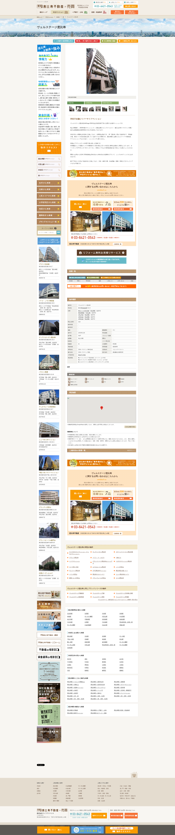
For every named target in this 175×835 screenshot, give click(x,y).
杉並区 (104, 667)
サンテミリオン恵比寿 (99, 552)
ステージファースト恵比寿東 (124, 552)
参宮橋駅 (104, 642)
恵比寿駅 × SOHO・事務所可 (122, 690)
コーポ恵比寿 (120, 578)
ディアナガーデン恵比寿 (47, 337)
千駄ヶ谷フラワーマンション (49, 472)
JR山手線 (80, 315)
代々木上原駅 (71, 645)
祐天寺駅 (70, 619)
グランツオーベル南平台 (47, 540)
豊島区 (121, 667)
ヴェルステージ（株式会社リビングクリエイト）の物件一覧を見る (118, 599)
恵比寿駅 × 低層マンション (75, 687)
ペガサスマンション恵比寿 (124, 561)
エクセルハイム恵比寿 (99, 567)
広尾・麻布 (101, 791)
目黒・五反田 (101, 801)
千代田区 (70, 662)
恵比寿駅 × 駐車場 (119, 687)
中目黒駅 (122, 616)
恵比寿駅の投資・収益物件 (122, 710)
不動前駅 (87, 619)
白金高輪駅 (88, 625)
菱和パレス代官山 (74, 578)
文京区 (121, 662)
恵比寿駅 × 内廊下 (72, 690)
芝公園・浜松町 (124, 793)
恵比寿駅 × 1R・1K (73, 696)
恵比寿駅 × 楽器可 (72, 693)
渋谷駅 (104, 613)
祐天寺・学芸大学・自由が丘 (128, 796)
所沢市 (69, 659)
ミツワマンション (74, 561)
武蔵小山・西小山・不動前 (127, 798)
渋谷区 (58, 17)
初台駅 (121, 639)
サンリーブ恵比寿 (74, 570)
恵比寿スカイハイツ (98, 574)
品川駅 (80, 791)
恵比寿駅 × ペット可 (97, 690)
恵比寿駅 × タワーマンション (122, 684)
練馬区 (104, 670)
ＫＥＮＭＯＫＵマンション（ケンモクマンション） (79, 553)
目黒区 (104, 659)
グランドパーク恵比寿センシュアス (102, 562)
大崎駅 (80, 793)
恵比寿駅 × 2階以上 (73, 684)
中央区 (87, 662)
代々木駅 (122, 636)
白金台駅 (104, 625)
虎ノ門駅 (68, 796)
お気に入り (115, 2)
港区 (86, 659)
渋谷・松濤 (101, 798)
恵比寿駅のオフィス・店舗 (98, 713)
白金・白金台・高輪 (125, 786)
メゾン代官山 (73, 574)
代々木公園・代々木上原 (104, 796)
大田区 (121, 665)
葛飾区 (121, 670)
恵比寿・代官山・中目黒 (104, 786)
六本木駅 (70, 622)
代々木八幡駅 (89, 616)
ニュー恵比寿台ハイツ (122, 574)
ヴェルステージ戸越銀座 (76, 593)
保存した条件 (131, 2)
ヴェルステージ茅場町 (122, 597)
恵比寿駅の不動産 (72, 710)
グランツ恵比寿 (73, 557)
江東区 (104, 665)
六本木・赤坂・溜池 (103, 793)
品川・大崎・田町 (125, 791)
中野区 (87, 667)
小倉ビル (118, 557)
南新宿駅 (87, 642)
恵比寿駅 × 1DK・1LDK (98, 696)
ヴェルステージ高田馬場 (76, 597)
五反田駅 (70, 613)
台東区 (69, 665)
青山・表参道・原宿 (103, 788)
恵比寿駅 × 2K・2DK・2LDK (122, 696)
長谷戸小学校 (82, 355)
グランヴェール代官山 (99, 578)
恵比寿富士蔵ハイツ (122, 570)
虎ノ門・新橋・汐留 (125, 788)
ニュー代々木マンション (47, 440)
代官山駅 (88, 313)
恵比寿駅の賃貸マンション (75, 713)
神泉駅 (69, 616)
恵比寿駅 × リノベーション (122, 693)
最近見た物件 (101, 2)
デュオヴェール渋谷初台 (47, 407)
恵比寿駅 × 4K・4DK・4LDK (99, 699)
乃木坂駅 (104, 622)
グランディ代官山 (45, 507)
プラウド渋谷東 (44, 264)
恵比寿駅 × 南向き (96, 693)
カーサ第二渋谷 (73, 567)
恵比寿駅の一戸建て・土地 (98, 710)
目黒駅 (87, 613)
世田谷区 (70, 667)
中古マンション (49, 17)
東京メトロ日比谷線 (83, 311)
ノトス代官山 (120, 567)
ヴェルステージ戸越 (98, 593)
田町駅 (80, 796)
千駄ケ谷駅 (70, 639)
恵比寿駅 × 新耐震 (119, 682)
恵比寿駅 (92, 311)
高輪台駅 (122, 625)
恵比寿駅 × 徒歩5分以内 (98, 684)
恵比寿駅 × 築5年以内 (97, 682)
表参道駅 (122, 619)
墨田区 (87, 665)
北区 (68, 670)
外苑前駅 (104, 619)
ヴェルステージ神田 (98, 597)
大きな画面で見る (130, 427)
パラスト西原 (43, 372)
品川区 (121, 659)
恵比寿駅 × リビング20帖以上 (76, 682)
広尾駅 (87, 622)
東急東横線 (81, 313)
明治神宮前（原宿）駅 (126, 622)
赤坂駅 (67, 793)
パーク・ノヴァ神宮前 (46, 301)
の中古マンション (46, 159)
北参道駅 (70, 647)
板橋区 (87, 670)
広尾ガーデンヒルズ (46, 573)
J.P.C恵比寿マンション (99, 570)
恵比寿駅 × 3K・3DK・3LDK (75, 699)
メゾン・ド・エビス (98, 557)
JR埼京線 (80, 317)
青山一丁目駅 (69, 801)
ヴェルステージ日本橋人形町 (124, 593)
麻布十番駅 (56, 801)
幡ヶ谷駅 (70, 642)
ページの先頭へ (134, 775)
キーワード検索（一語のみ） (46, 232)
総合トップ (39, 17)
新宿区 (104, 662)
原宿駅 (121, 613)
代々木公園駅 (71, 625)
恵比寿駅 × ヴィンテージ (98, 687)
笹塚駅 (87, 639)
